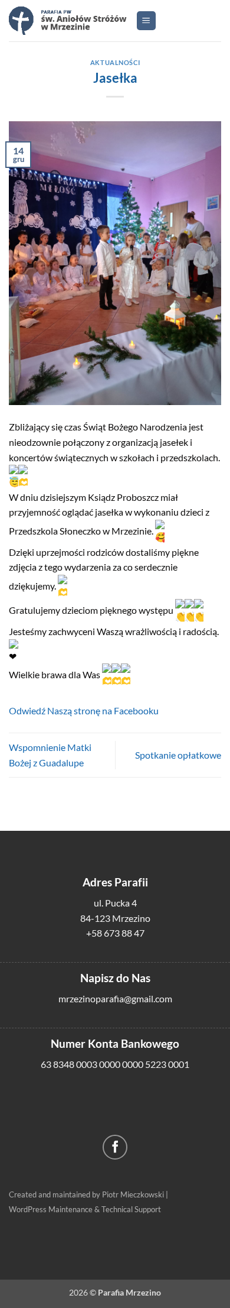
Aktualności (115, 62)
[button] (146, 21)
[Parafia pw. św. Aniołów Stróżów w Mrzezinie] (68, 20)
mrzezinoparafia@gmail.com (115, 998)
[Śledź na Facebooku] (115, 1147)
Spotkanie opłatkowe (178, 754)
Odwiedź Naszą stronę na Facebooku (84, 710)
